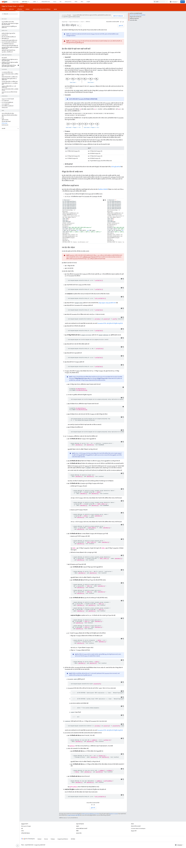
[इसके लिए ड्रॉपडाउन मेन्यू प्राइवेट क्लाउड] (29, 1)
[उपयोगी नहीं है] (123, 22)
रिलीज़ (76, 1)
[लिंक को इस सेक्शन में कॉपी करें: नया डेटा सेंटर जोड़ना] (76, 247)
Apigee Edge (15, 1)
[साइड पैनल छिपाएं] (17, 845)
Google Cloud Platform (63, 839)
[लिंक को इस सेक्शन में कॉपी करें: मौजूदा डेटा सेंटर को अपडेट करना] (84, 172)
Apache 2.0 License (113, 813)
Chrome (46, 839)
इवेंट (22, 828)
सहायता (55, 9)
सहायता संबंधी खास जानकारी (81, 828)
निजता (22, 845)
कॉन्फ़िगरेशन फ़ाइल (86, 257)
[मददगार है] (121, 22)
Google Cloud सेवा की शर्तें (39, 845)
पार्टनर (22, 830)
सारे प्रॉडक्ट (73, 839)
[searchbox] (10, 14)
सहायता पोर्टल (79, 833)
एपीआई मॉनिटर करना (46, 1)
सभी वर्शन (4, 9)
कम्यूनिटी (88, 1)
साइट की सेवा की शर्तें (29, 845)
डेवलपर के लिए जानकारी (136, 826)
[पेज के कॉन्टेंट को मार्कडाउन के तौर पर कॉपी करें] (78, 25)
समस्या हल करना (68, 1)
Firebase (53, 839)
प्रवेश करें (182, 1)
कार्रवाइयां (27, 9)
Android (39, 839)
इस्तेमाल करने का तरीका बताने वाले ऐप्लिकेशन (41, 9)
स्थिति (77, 830)
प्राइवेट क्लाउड (24, 1)
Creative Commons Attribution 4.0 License (90, 813)
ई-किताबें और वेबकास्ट (25, 833)
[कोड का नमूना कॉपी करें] (105, 200)
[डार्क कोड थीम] (103, 200)
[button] (10, 35)
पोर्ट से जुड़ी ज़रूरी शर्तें (116, 166)
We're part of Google (26, 826)
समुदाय (77, 826)
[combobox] (160, 1)
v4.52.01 (21, 6)
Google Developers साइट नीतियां (73, 815)
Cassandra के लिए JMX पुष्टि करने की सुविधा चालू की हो (110, 323)
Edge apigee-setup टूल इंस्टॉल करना (107, 302)
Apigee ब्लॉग (134, 830)
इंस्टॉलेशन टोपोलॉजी (103, 189)
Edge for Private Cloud (9, 6)
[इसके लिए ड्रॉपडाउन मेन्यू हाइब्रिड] (38, 1)
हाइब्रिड (34, 1)
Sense (54, 1)
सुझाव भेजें (121, 25)
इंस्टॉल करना (11, 9)
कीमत (82, 1)
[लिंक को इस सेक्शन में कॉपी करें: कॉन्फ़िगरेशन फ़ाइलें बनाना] (80, 186)
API (60, 1)
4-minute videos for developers (138, 828)
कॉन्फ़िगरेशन (19, 9)
